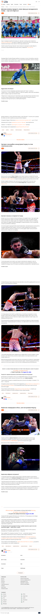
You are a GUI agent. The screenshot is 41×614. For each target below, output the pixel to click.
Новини (8, 4)
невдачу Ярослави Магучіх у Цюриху (25, 541)
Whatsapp (5, 603)
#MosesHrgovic (10, 510)
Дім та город (3, 559)
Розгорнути (20, 572)
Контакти (3, 581)
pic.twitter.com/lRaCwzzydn (20, 370)
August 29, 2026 (27, 372)
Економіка (16, 4)
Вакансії (2, 579)
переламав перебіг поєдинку (7, 178)
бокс (3, 393)
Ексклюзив (3, 563)
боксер (30, 546)
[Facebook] (4, 135)
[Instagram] (4, 399)
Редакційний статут (24, 581)
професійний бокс (23, 393)
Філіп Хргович (8, 393)
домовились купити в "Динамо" (19, 122)
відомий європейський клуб (22, 126)
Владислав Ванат (26, 129)
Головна (2, 6)
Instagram (5, 599)
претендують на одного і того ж (19, 124)
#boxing (33, 510)
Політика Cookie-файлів (24, 584)
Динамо (12, 129)
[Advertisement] (20, 53)
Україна (3, 4)
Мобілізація (22, 568)
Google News (25, 595)
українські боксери (24, 546)
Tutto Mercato (30, 47)
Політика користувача (24, 578)
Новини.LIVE (4, 183)
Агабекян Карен (7, 397)
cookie (8, 612)
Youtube (4, 594)
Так (39, 612)
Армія (12, 4)
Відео (30, 4)
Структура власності (5, 584)
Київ (21, 563)
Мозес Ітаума (30, 393)
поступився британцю (6, 440)
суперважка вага (15, 393)
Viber (4, 597)
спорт (3, 129)
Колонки (25, 4)
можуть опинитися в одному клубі (23, 120)
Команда (3, 585)
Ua (36, 1)
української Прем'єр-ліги (6, 42)
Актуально (3, 555)
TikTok (24, 594)
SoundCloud (25, 599)
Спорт (21, 4)
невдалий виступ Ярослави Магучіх (22, 388)
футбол (7, 129)
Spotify (24, 597)
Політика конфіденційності (25, 579)
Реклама (2, 582)
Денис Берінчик (8, 546)
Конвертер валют (4, 588)
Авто (21, 555)
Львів (2, 568)
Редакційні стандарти (24, 582)
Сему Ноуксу (14, 440)
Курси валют (3, 587)
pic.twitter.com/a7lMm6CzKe (20, 512)
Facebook (4, 601)
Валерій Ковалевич (8, 134)
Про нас (2, 578)
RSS (23, 601)
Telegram (4, 595)
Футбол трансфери (19, 129)
